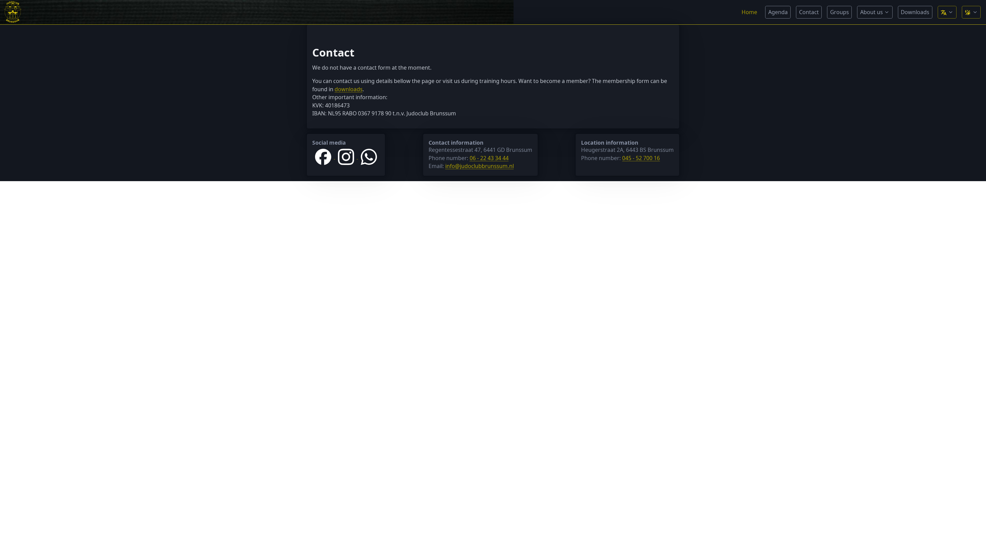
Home (749, 12)
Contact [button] (809, 12)
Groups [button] (839, 12)
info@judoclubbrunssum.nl (479, 166)
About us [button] (871, 12)
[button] (947, 12)
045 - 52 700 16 (641, 158)
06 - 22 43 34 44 (489, 158)
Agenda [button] (778, 12)
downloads (349, 89)
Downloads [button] (915, 12)
